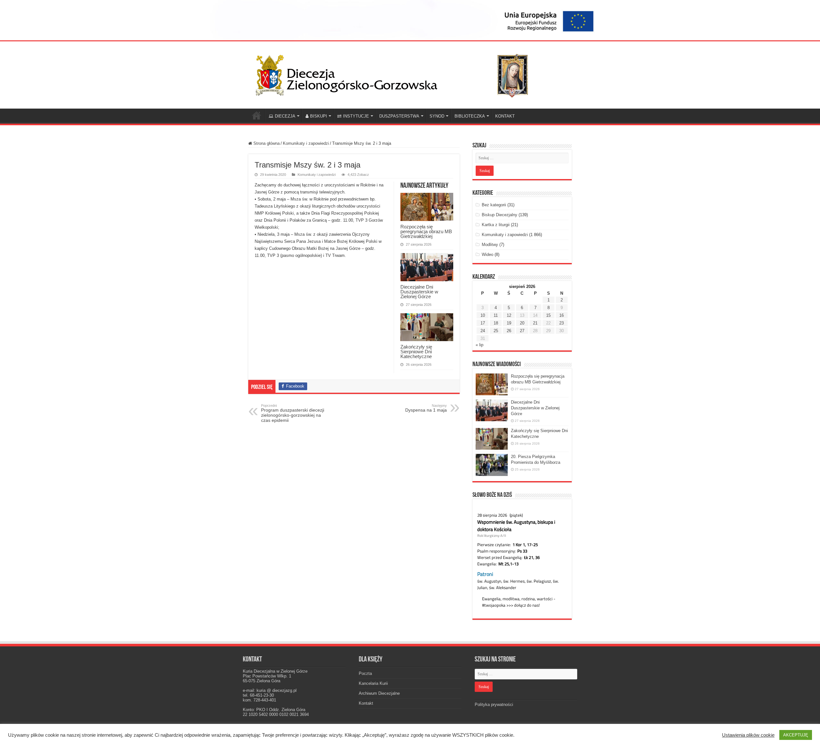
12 (509, 315)
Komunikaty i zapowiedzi (306, 143)
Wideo (487, 254)
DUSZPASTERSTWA (399, 116)
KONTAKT (505, 116)
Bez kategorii (494, 204)
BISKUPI (318, 116)
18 (496, 323)
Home (256, 115)
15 (548, 315)
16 (561, 315)
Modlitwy (490, 244)
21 (535, 323)
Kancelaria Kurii (373, 683)
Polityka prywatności (494, 704)
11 (496, 315)
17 (482, 323)
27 (522, 330)
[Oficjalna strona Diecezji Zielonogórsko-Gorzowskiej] (397, 73)
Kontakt (366, 703)
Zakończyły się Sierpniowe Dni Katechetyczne (416, 351)
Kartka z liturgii (496, 224)
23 (561, 323)
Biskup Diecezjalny (499, 214)
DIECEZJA (285, 116)
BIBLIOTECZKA (470, 116)
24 (482, 330)
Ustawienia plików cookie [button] (748, 735)
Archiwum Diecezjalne (379, 693)
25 (496, 330)
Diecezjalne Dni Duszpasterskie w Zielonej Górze (419, 291)
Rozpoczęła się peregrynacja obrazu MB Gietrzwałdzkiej (426, 231)
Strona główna (266, 143)
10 (482, 315)
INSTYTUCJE (356, 116)
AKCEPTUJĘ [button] (795, 735)
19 (509, 323)
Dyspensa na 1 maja (426, 408)
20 (522, 323)
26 (509, 330)
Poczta (365, 673)
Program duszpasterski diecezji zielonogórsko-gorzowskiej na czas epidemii (292, 413)
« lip (479, 344)
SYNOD (437, 116)
